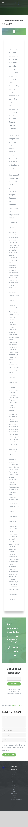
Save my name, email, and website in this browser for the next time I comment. (13, 747)
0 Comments (19, 705)
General (14, 705)
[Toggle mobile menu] (3, 2)
